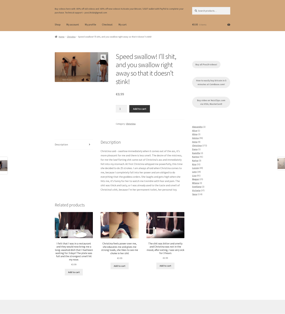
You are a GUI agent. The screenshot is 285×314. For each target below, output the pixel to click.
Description (61, 144)
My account (72, 24)
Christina (71, 36)
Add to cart (139, 108)
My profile (90, 24)
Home (61, 36)
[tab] (74, 145)
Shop (58, 24)
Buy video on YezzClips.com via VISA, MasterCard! (211, 102)
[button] (103, 57)
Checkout (107, 24)
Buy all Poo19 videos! (206, 64)
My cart (122, 24)
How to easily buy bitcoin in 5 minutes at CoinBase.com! (211, 82)
